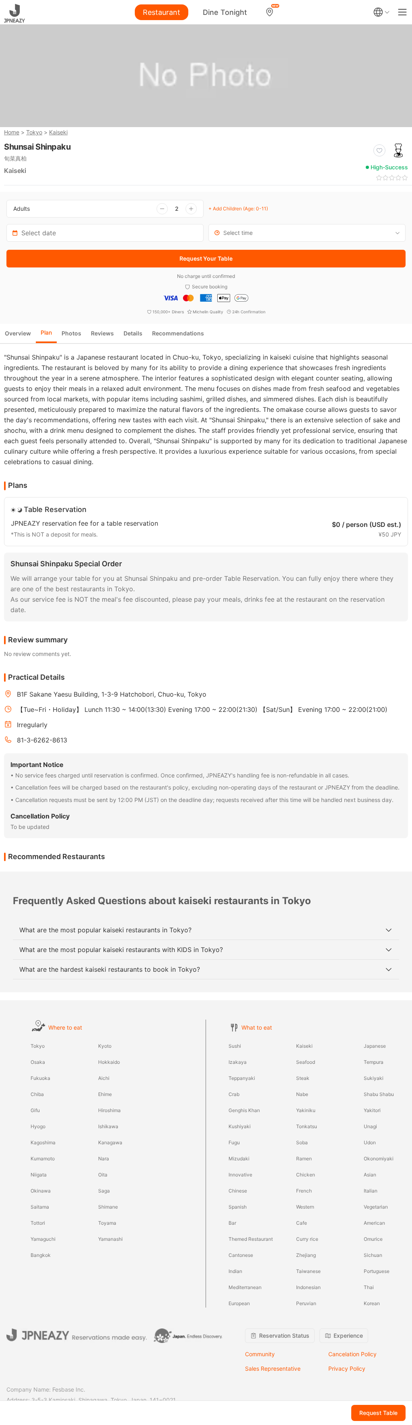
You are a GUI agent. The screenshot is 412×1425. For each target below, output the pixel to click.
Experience (348, 1335)
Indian (235, 1271)
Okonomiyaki (378, 1159)
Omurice (373, 1239)
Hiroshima (109, 1110)
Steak (302, 1078)
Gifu (35, 1110)
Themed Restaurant (251, 1239)
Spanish (238, 1207)
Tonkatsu (306, 1126)
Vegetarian (376, 1207)
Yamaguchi (43, 1239)
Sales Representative (273, 1368)
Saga (104, 1191)
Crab (234, 1094)
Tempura (373, 1062)
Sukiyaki (373, 1078)
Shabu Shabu (379, 1094)
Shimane (108, 1207)
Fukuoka (40, 1078)
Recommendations (178, 333)
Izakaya (238, 1062)
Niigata (39, 1175)
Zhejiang (306, 1255)
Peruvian (306, 1303)
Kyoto (104, 1046)
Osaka (38, 1062)
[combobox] (307, 233)
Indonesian (308, 1287)
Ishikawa (108, 1126)
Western (305, 1207)
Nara (103, 1159)
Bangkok (41, 1255)
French (304, 1191)
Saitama (40, 1207)
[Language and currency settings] (381, 12)
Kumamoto (43, 1159)
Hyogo (38, 1126)
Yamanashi (110, 1239)
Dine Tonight (225, 12)
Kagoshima (43, 1142)
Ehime (105, 1094)
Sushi (235, 1046)
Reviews (102, 333)
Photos (71, 333)
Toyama (107, 1223)
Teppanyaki (242, 1078)
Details (133, 333)
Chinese (238, 1191)
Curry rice (307, 1239)
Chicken (305, 1175)
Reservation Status (284, 1335)
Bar (232, 1223)
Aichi (103, 1078)
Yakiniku (305, 1110)
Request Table (378, 1412)
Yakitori (372, 1110)
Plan (46, 332)
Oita (102, 1175)
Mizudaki (239, 1159)
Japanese (375, 1046)
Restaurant (161, 12)
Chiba (37, 1094)
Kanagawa (110, 1142)
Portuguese (376, 1271)
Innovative (240, 1175)
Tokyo (34, 132)
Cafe (301, 1223)
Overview (18, 333)
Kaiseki (58, 132)
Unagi (370, 1126)
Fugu (234, 1142)
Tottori (38, 1223)
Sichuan (373, 1255)
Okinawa (41, 1191)
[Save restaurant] (379, 150)
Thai (369, 1287)
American (374, 1223)
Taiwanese (308, 1271)
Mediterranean (245, 1287)
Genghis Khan (244, 1110)
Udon (370, 1142)
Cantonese (241, 1255)
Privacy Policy (346, 1368)
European (239, 1303)
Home (11, 132)
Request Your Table (206, 258)
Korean (372, 1303)
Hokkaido (109, 1062)
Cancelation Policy (352, 1354)
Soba (302, 1142)
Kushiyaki (240, 1126)
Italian (370, 1191)
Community (260, 1354)
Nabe (302, 1094)
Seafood (305, 1062)
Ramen (304, 1159)
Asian (370, 1175)
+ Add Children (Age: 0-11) (238, 209)
